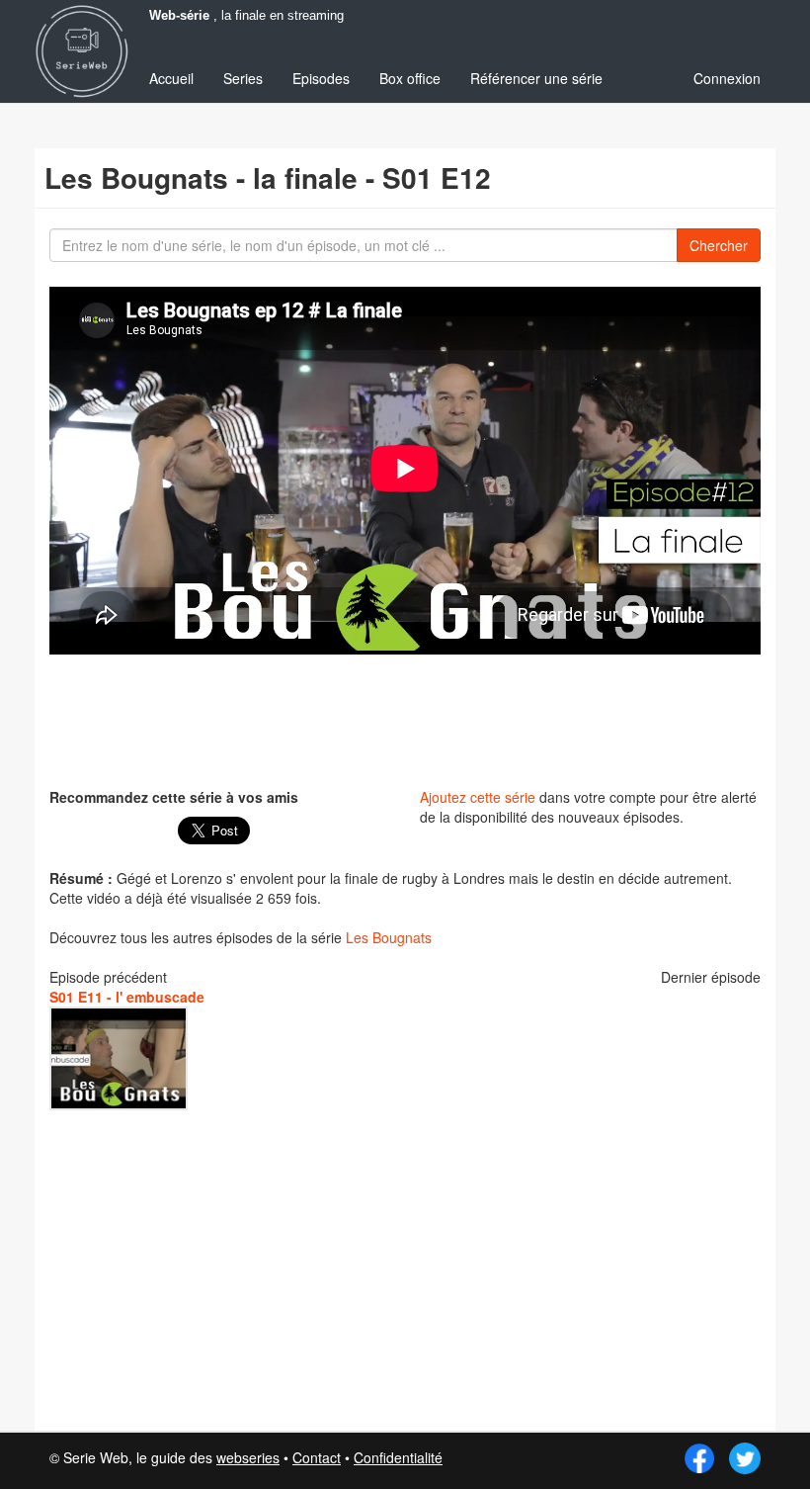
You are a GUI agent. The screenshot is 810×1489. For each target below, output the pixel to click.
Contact (316, 1457)
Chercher (718, 245)
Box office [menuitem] (410, 78)
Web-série (179, 16)
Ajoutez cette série (477, 797)
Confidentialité (398, 1457)
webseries (248, 1457)
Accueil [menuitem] (171, 78)
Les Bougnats (389, 937)
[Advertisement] (409, 718)
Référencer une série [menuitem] (536, 78)
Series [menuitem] (243, 78)
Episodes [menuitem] (321, 78)
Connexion (727, 78)
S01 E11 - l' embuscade (126, 997)
